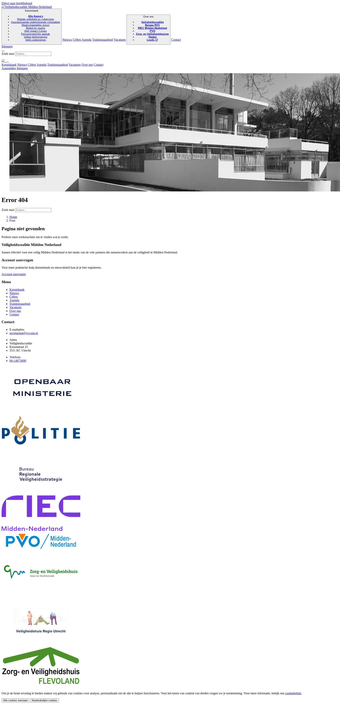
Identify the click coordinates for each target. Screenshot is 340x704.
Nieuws (67, 39)
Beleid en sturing (35, 28)
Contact (176, 39)
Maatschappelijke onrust (35, 25)
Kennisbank (35, 25)
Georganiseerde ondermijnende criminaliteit (35, 22)
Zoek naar (8, 53)
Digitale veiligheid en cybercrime (35, 19)
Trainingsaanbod (102, 39)
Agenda (86, 39)
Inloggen (7, 46)
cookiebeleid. (293, 693)
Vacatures (120, 39)
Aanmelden (9, 68)
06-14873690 (17, 360)
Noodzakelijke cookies (44, 700)
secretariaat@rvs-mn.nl (23, 333)
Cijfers (77, 39)
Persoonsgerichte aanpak (35, 33)
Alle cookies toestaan (15, 700)
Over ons (152, 28)
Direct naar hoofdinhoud (17, 3)
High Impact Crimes (35, 31)
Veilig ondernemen (35, 39)
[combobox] (33, 54)
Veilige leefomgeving (35, 36)
